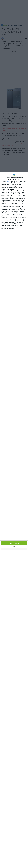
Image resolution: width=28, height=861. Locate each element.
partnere (9, 181)
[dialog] (14, 516)
